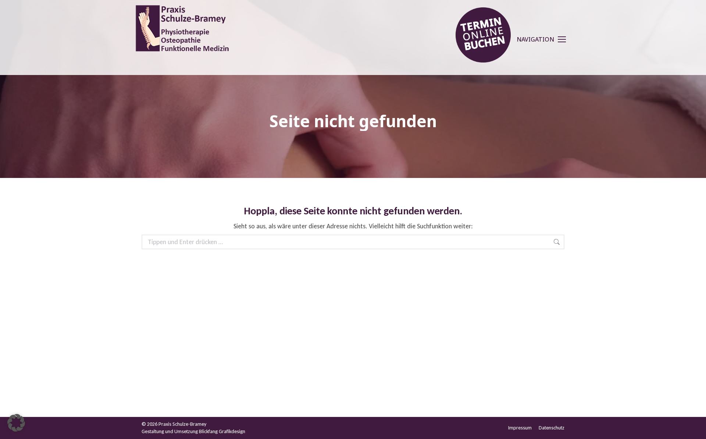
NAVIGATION (535, 39)
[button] (16, 423)
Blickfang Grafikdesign (222, 431)
